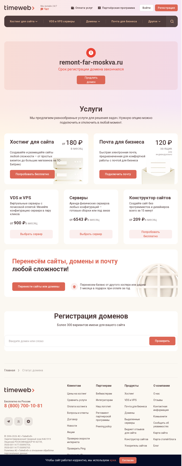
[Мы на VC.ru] (18, 421)
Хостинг (129, 393)
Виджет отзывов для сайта (134, 431)
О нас (156, 393)
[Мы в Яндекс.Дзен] (28, 421)
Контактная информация (161, 408)
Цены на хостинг (77, 393)
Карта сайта (160, 432)
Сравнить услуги (77, 400)
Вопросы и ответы (78, 412)
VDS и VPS (131, 400)
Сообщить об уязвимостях (161, 424)
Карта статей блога (164, 439)
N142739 (37, 442)
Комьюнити (160, 416)
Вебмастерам (104, 393)
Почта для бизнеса (136, 406)
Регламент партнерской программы (103, 416)
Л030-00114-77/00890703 (17, 447)
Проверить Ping (76, 448)
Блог (156, 445)
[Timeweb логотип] (19, 7)
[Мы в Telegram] (8, 421)
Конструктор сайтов (136, 439)
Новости (72, 425)
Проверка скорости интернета (78, 440)
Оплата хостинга (77, 406)
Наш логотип (103, 406)
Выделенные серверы (132, 421)
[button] (49, 8)
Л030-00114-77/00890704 (17, 445)
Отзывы (158, 400)
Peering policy (104, 426)
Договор (72, 419)
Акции (71, 432)
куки (113, 460)
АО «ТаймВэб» (25, 436)
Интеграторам (104, 400)
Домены (130, 412)
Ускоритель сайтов (136, 445)
